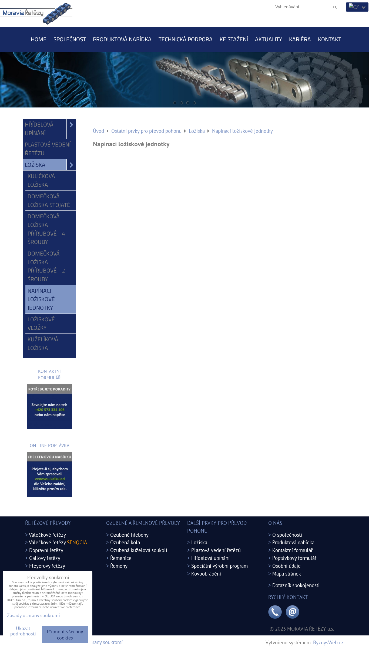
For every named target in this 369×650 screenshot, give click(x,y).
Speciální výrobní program (219, 565)
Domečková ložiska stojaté (49, 200)
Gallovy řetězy (44, 557)
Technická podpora (186, 39)
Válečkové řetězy (47, 534)
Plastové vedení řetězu (48, 148)
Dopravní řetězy (46, 550)
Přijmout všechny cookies (65, 634)
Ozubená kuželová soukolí (138, 550)
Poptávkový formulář (294, 557)
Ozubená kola (125, 542)
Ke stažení (234, 39)
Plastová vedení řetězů (216, 550)
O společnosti (287, 534)
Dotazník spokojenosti (296, 585)
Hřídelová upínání (39, 128)
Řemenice (121, 557)
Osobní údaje (286, 565)
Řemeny (119, 565)
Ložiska (35, 164)
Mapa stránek (286, 573)
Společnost (69, 39)
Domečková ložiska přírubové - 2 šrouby (46, 266)
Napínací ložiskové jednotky (41, 299)
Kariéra (300, 39)
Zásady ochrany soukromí (96, 642)
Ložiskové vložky (41, 323)
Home (38, 39)
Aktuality (268, 39)
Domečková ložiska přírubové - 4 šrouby (46, 229)
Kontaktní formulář (292, 550)
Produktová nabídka (122, 39)
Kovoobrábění (206, 573)
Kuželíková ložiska (43, 343)
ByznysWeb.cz (328, 642)
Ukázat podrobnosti (23, 631)
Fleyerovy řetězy (47, 565)
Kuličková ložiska (41, 180)
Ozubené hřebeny (129, 534)
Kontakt (329, 39)
